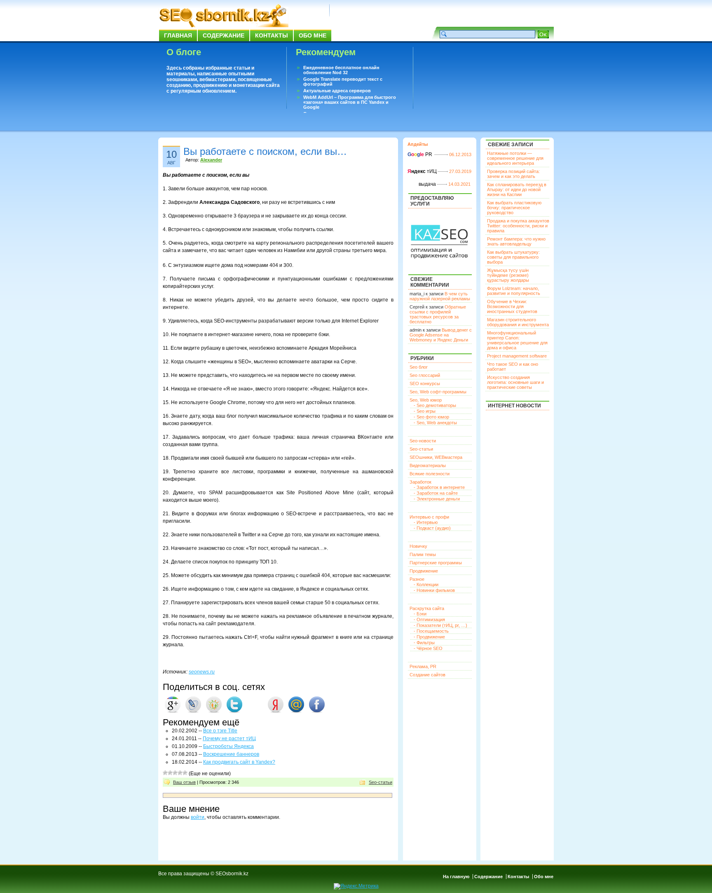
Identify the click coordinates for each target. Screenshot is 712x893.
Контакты (271, 35)
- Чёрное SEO (428, 648)
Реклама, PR (423, 666)
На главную (456, 876)
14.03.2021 (459, 184)
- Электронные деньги (437, 498)
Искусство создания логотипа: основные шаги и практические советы (515, 382)
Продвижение (424, 570)
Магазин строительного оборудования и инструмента (518, 322)
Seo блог (419, 367)
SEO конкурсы (425, 383)
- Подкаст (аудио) (432, 528)
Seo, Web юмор (426, 399)
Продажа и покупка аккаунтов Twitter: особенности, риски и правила (518, 225)
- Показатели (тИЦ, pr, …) (440, 625)
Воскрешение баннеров (231, 754)
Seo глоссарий (425, 375)
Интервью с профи (429, 516)
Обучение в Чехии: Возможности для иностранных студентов (512, 306)
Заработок (420, 481)
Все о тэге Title (220, 731)
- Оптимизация (429, 619)
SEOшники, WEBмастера (436, 457)
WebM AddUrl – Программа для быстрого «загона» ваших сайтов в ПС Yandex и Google (349, 102)
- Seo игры (425, 411)
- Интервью (426, 522)
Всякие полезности (430, 473)
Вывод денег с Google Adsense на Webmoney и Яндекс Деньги (441, 334)
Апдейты (418, 144)
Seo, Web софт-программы (438, 391)
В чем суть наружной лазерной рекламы (440, 296)
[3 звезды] (175, 772)
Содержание (223, 35)
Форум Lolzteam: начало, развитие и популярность (513, 291)
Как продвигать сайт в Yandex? (239, 762)
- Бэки (420, 613)
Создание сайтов (427, 674)
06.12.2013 (460, 154)
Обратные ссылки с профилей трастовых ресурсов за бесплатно (438, 314)
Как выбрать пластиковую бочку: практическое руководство (514, 207)
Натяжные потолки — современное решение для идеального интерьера (515, 158)
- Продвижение (429, 636)
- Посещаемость (431, 631)
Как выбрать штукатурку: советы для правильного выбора (513, 257)
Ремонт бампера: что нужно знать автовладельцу (516, 241)
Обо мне (312, 35)
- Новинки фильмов (434, 590)
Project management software (517, 355)
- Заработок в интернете (439, 487)
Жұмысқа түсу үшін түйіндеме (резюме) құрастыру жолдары (508, 275)
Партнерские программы (436, 562)
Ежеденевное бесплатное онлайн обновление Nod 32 (341, 70)
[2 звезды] (170, 772)
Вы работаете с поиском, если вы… (265, 151)
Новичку (418, 546)
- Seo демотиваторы (435, 405)
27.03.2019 (460, 171)
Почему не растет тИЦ (229, 738)
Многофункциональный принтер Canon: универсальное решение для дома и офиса (517, 340)
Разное (417, 579)
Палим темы (423, 554)
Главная (178, 35)
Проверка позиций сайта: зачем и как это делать (513, 174)
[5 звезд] (185, 772)
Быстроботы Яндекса (228, 746)
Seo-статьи (380, 782)
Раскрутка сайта (427, 608)
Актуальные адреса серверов (337, 90)
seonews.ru (202, 672)
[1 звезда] (165, 772)
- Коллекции (426, 584)
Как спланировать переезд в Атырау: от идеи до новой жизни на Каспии (516, 189)
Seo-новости (423, 440)
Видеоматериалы (428, 465)
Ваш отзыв (184, 782)
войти (197, 817)
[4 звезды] (180, 772)
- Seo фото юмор (431, 416)
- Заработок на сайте (436, 493)
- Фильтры (424, 642)
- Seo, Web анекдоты (435, 422)
